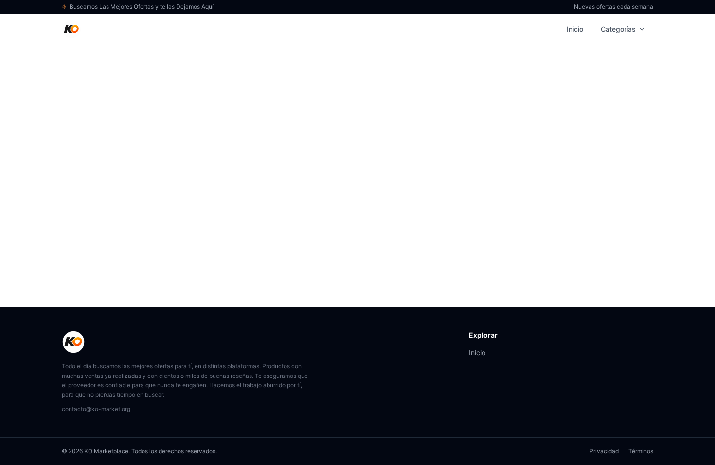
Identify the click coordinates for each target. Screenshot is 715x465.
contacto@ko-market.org (96, 408)
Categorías (618, 29)
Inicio (575, 29)
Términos (640, 451)
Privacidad (604, 451)
